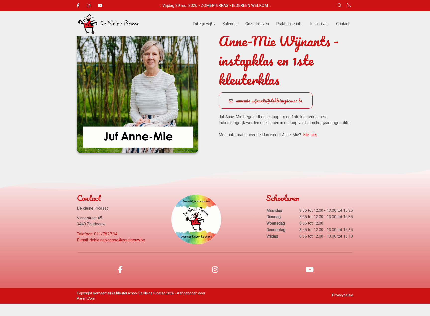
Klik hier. (310, 134)
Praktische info (289, 23)
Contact (342, 23)
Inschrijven (319, 23)
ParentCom (86, 298)
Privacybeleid (342, 295)
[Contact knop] (349, 6)
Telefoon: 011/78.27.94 (97, 234)
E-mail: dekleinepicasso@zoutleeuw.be (111, 240)
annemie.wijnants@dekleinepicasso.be (268, 100)
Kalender (230, 23)
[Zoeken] (340, 6)
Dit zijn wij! (202, 23)
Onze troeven (257, 23)
